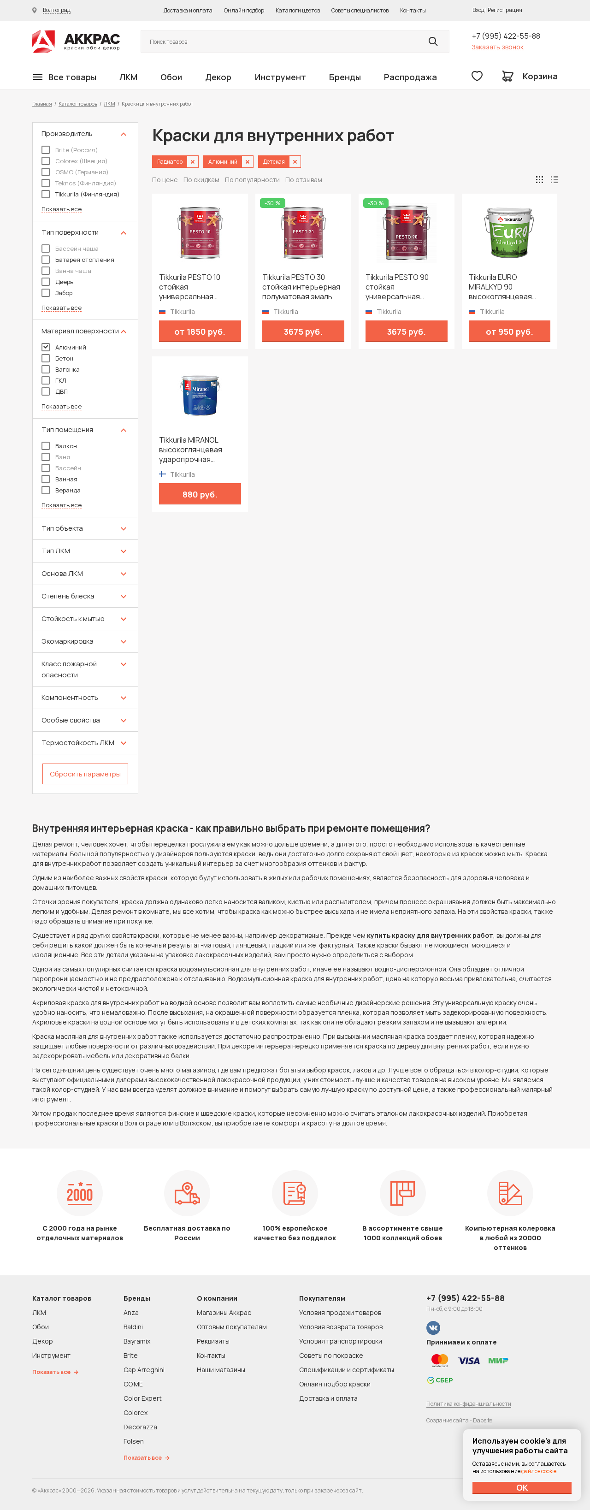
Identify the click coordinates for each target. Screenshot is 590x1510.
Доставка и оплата (188, 10)
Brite (131, 1355)
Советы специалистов (360, 10)
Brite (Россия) (76, 150)
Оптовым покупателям (232, 1326)
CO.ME (133, 1384)
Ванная (66, 479)
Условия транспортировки (340, 1341)
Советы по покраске (331, 1355)
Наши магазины (221, 1369)
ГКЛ (60, 380)
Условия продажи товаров (340, 1312)
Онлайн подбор (244, 10)
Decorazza (140, 1426)
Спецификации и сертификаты (346, 1369)
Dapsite (482, 1420)
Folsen (134, 1441)
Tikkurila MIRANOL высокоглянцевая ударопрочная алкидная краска (190, 449)
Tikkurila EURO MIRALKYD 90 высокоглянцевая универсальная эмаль (507, 287)
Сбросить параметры (85, 774)
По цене (165, 179)
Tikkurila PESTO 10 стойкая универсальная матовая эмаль (189, 287)
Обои (171, 77)
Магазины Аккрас (224, 1312)
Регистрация (505, 10)
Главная (42, 103)
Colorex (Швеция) (81, 161)
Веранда (68, 490)
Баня (62, 457)
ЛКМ (128, 77)
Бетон (64, 358)
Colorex (136, 1412)
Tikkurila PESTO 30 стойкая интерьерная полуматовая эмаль (301, 287)
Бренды (345, 77)
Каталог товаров (78, 103)
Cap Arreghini (144, 1369)
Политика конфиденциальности (468, 1404)
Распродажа (410, 77)
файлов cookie (538, 1471)
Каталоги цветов (298, 10)
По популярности (252, 179)
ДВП (61, 391)
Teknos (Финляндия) (86, 183)
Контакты (413, 10)
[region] (85, 458)
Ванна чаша (73, 270)
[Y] (433, 41)
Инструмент (280, 77)
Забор (63, 293)
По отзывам (303, 179)
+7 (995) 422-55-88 (506, 36)
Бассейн (68, 468)
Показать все (61, 209)
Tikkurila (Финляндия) (87, 194)
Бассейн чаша (77, 248)
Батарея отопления (84, 259)
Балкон (66, 446)
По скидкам (201, 179)
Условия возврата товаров (341, 1326)
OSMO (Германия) (82, 172)
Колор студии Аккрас (76, 41)
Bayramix (137, 1341)
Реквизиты (213, 1341)
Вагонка (67, 369)
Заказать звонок (498, 46)
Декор (218, 77)
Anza (131, 1312)
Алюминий (70, 347)
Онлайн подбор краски (335, 1384)
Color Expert (143, 1398)
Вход (478, 10)
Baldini (133, 1326)
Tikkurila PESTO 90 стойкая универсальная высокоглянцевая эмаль (397, 287)
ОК (522, 1487)
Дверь (64, 282)
